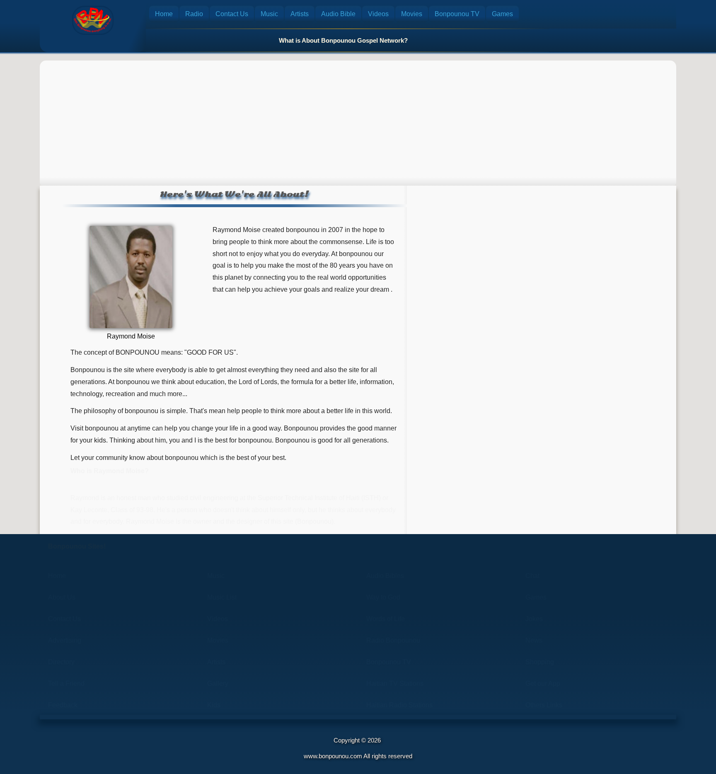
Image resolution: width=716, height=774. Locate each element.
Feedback (62, 705)
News (533, 640)
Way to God (383, 597)
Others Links (543, 705)
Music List (222, 597)
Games (502, 13)
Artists (299, 13)
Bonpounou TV (457, 13)
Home (164, 13)
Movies (411, 13)
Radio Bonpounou (393, 640)
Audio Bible (338, 13)
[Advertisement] (358, 119)
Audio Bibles (385, 575)
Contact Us (231, 13)
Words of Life (385, 618)
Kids (213, 705)
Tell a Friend (66, 683)
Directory (61, 661)
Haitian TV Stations (394, 683)
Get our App (542, 683)
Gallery (217, 683)
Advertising (64, 640)
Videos (378, 13)
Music (269, 13)
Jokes (534, 618)
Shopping (539, 661)
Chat (532, 575)
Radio (194, 13)
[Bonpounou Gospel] (93, 20)
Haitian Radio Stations (399, 705)
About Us (61, 597)
